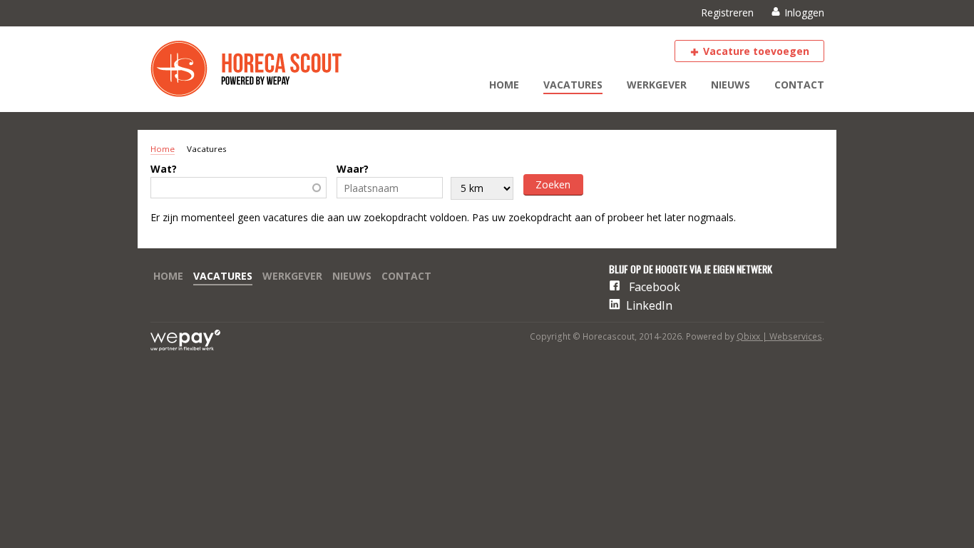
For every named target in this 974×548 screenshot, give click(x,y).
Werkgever (657, 84)
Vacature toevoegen (756, 51)
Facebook (654, 287)
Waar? (353, 169)
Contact (799, 84)
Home (504, 84)
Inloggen (804, 12)
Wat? (163, 169)
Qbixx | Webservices (779, 336)
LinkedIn (649, 305)
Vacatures (573, 84)
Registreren (727, 12)
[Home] (257, 69)
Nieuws (730, 84)
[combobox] (238, 187)
